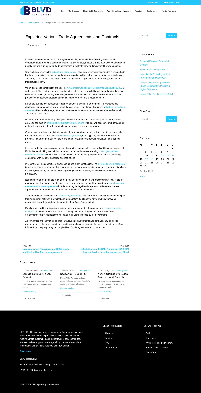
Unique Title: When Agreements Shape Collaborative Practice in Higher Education (155, 86)
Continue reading (29, 291)
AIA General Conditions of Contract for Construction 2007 (94, 88)
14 (168, 155)
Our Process (73, 11)
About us (138, 11)
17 (146, 159)
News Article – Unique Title (73, 274)
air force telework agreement (111, 164)
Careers (108, 338)
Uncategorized (33, 23)
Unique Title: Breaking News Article (157, 94)
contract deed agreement (69, 135)
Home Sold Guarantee (93, 11)
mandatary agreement (70, 196)
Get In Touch (152, 11)
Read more (25, 351)
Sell (62, 11)
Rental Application (169, 11)
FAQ (107, 343)
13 (162, 155)
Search (171, 35)
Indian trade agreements (63, 72)
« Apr (142, 176)
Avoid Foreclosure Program (119, 11)
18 (152, 159)
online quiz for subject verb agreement (65, 123)
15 (173, 155)
